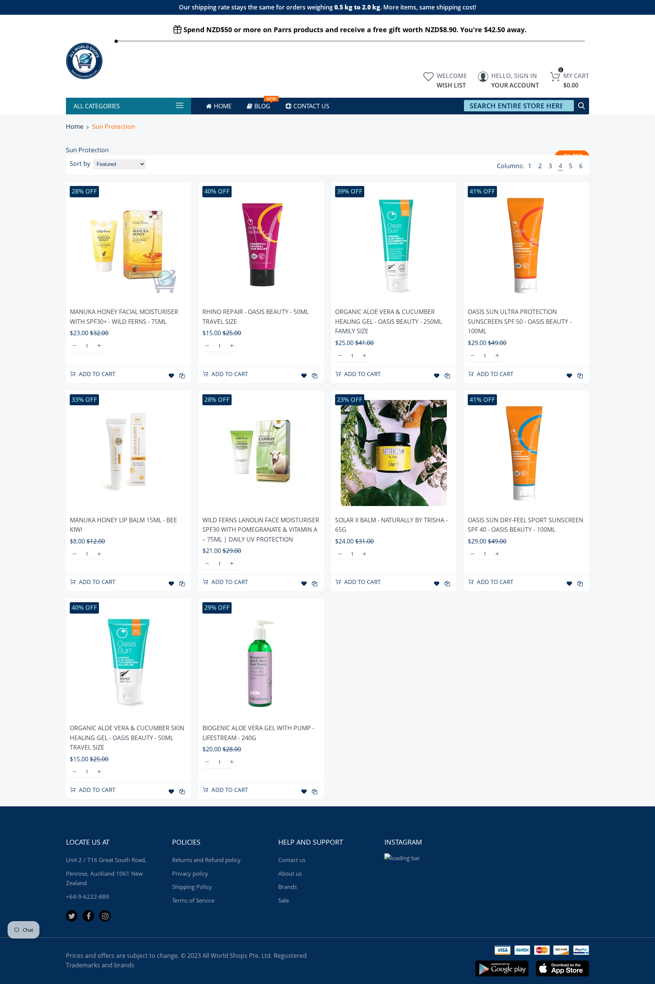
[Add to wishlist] (171, 375)
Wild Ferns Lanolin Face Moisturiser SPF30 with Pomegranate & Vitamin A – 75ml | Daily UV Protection (260, 530)
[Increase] (99, 346)
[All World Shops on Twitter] (71, 916)
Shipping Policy (192, 886)
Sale (283, 900)
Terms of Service (193, 900)
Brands (287, 886)
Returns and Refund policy (206, 860)
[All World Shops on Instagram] (105, 916)
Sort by (80, 163)
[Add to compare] (182, 375)
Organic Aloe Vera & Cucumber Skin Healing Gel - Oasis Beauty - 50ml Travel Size (127, 737)
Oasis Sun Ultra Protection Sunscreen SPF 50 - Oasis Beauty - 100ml (520, 321)
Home (74, 126)
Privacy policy (190, 873)
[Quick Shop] (128, 244)
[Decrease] (74, 346)
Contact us (292, 860)
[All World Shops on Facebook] (88, 916)
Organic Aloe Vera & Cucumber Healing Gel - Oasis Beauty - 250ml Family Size (388, 321)
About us (290, 873)
